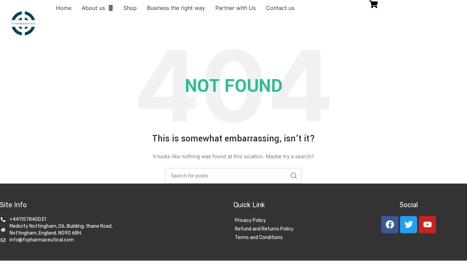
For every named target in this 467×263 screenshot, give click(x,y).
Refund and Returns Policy (264, 229)
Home (63, 7)
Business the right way (176, 7)
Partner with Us (235, 7)
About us (93, 7)
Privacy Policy (250, 220)
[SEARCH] (294, 176)
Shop (130, 7)
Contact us (280, 7)
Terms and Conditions (259, 237)
